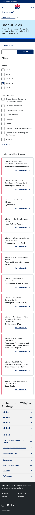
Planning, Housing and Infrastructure (19, 128)
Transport (9, 139)
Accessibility (22, 493)
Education (9, 119)
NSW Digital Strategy (8, 18)
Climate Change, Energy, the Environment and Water (16, 100)
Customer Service (12, 115)
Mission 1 (9, 70)
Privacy (3, 499)
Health (8, 124)
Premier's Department (14, 106)
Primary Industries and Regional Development (17, 134)
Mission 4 (9, 83)
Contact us (4, 493)
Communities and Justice (14, 110)
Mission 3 (9, 79)
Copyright (4, 496)
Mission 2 (9, 74)
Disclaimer (21, 496)
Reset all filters (7, 45)
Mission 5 (9, 88)
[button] (17, 166)
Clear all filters (7, 144)
